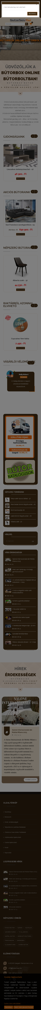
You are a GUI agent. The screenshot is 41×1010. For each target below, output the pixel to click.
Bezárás (32, 13)
